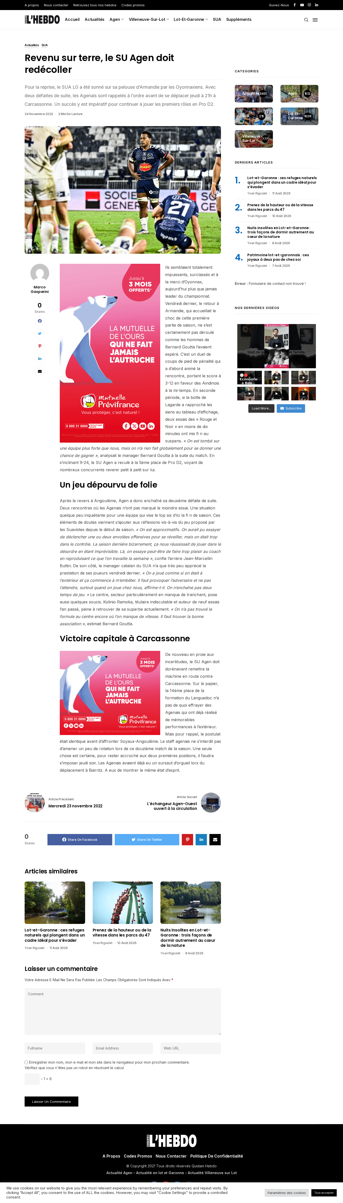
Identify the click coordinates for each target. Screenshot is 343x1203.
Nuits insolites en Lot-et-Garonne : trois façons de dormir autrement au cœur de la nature (187, 938)
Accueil (72, 19)
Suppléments (239, 19)
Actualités (94, 19)
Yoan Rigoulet (34, 948)
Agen (114, 19)
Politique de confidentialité (216, 1156)
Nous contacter (56, 5)
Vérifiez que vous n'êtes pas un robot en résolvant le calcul (74, 1068)
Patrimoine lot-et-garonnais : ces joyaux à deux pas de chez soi (278, 257)
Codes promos (133, 5)
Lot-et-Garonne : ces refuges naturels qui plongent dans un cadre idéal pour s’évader (55, 935)
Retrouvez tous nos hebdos (95, 5)
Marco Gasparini (40, 289)
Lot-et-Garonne (189, 19)
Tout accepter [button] (324, 1192)
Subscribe (294, 408)
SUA (217, 19)
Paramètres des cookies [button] (287, 1193)
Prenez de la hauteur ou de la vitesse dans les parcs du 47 (122, 933)
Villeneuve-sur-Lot (147, 19)
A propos (32, 5)
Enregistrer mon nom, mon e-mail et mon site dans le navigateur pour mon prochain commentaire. (109, 1062)
